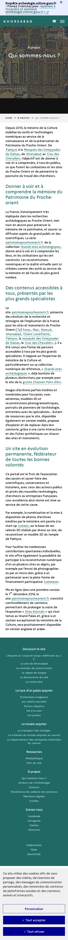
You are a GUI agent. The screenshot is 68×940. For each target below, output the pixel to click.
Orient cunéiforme (36, 334)
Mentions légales (34, 796)
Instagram (34, 820)
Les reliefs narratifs (34, 701)
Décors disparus (34, 706)
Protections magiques (34, 697)
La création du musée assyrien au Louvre (34, 735)
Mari (36, 330)
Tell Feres (23, 330)
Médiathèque (34, 758)
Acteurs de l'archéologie (34, 782)
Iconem (23, 526)
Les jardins (34, 715)
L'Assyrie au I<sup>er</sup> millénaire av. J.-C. (34, 657)
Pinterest (34, 829)
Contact (34, 787)
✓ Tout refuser (34, 931)
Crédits (34, 801)
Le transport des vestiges (34, 730)
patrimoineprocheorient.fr (24, 242)
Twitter (34, 825)
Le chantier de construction (34, 668)
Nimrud (46, 330)
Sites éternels (34, 611)
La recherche (34, 681)
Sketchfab (34, 854)
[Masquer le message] (61, 2)
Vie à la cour (34, 710)
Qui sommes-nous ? (34, 778)
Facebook (34, 816)
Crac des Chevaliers (39, 343)
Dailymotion (34, 845)
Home (8, 118)
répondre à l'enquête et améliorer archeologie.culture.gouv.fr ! (30, 9)
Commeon (51, 582)
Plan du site (34, 763)
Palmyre (12, 149)
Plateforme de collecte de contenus (34, 791)
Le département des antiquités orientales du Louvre (34, 741)
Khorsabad (18, 21)
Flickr (34, 849)
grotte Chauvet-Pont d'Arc (42, 382)
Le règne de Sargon (34, 672)
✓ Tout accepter (34, 920)
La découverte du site (34, 677)
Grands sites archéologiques (40, 247)
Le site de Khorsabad (34, 663)
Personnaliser (34, 909)
